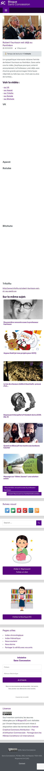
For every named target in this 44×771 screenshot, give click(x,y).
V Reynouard (21, 48)
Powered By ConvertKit (22, 697)
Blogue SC (22, 720)
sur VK (6, 87)
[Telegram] (7, 510)
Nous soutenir (11, 641)
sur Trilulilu (8, 93)
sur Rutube (8, 96)
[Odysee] (19, 510)
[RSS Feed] (36, 510)
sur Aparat (8, 90)
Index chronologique (14, 635)
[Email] (30, 510)
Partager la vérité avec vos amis (18, 647)
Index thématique (12, 638)
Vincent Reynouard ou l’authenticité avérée (23, 494)
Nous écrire (10, 644)
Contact (22, 763)
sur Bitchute (9, 99)
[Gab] (13, 510)
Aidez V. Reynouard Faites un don (22, 570)
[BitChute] (25, 510)
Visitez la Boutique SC (22, 617)
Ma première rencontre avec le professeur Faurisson (20, 489)
